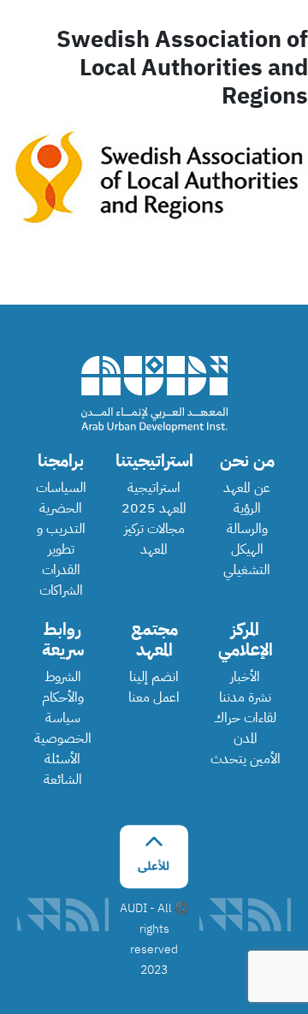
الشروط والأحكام (63, 687)
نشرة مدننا (245, 697)
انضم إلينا (154, 677)
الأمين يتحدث (245, 759)
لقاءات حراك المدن (245, 728)
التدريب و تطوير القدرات (61, 549)
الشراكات (61, 590)
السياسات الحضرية (61, 498)
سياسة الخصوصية (63, 728)
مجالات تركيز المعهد (154, 539)
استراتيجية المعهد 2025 (154, 498)
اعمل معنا (154, 697)
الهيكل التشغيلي (246, 559)
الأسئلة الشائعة (63, 769)
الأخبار (245, 677)
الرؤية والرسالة (247, 518)
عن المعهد (246, 487)
